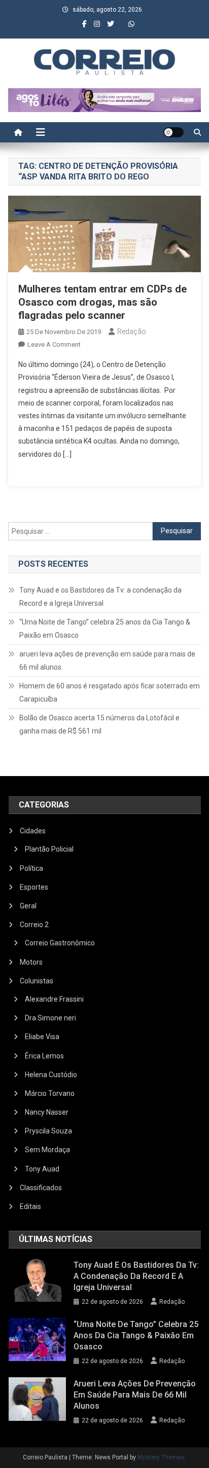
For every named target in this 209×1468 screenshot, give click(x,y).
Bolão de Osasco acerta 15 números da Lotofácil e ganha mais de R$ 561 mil (99, 724)
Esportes (34, 887)
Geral (28, 906)
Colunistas (36, 981)
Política (31, 868)
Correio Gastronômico (60, 943)
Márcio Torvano (50, 1093)
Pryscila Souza (48, 1131)
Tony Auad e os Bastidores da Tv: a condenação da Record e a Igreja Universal (100, 596)
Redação (131, 331)
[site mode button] (173, 132)
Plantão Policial (49, 849)
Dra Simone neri (50, 1018)
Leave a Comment (54, 344)
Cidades (33, 831)
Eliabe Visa (42, 1037)
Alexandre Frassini (54, 999)
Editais (30, 1206)
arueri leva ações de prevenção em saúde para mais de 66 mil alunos (107, 660)
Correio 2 (34, 925)
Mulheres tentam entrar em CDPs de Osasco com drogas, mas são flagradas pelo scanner (102, 302)
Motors (31, 962)
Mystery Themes (161, 1457)
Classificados (41, 1188)
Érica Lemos (44, 1056)
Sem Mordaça (47, 1150)
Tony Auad (42, 1169)
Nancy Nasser (46, 1112)
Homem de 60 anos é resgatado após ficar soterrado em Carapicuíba (109, 692)
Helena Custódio (51, 1075)
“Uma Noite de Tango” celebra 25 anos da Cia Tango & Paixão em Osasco (104, 628)
